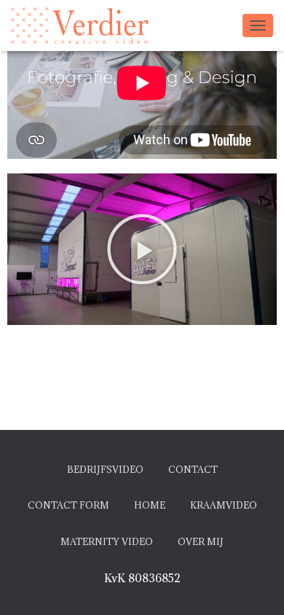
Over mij (201, 541)
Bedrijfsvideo (105, 469)
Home (149, 505)
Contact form (68, 505)
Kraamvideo (223, 505)
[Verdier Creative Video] (85, 25)
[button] (142, 249)
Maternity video (106, 541)
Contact (193, 469)
